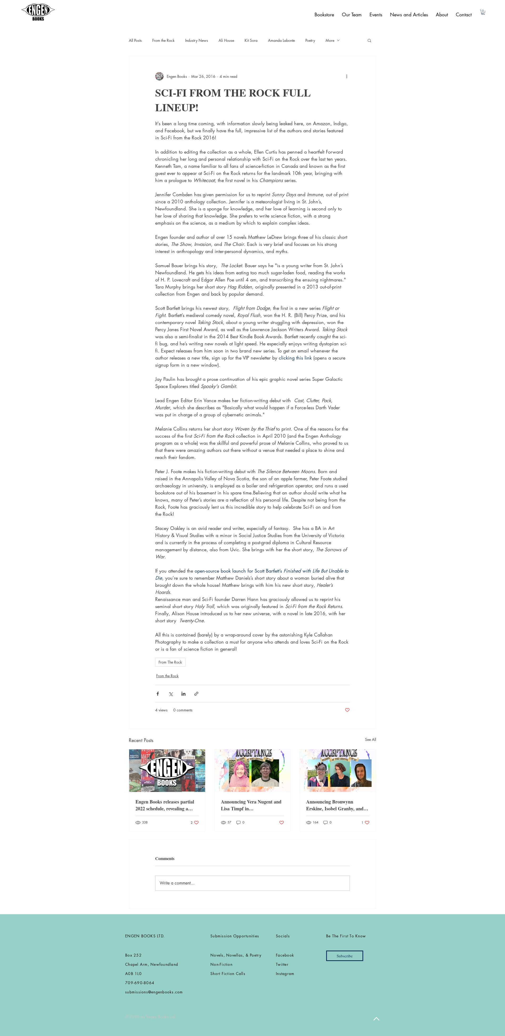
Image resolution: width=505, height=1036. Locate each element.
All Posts (135, 40)
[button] (483, 12)
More (330, 40)
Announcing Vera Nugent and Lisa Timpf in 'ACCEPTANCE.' (251, 805)
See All (370, 739)
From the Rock (163, 40)
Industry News (196, 40)
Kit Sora (251, 40)
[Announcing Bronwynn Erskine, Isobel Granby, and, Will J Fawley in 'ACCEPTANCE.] (338, 770)
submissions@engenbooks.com (154, 991)
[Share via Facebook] (157, 693)
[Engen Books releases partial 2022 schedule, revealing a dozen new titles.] (167, 770)
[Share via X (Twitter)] (170, 693)
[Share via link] (196, 693)
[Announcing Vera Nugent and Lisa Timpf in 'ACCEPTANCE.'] (253, 770)
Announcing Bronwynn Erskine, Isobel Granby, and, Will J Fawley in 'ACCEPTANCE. (335, 805)
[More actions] (347, 76)
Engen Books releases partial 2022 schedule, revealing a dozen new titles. (164, 805)
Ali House (226, 40)
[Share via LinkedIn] (183, 693)
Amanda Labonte (281, 40)
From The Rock (170, 662)
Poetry (310, 40)
